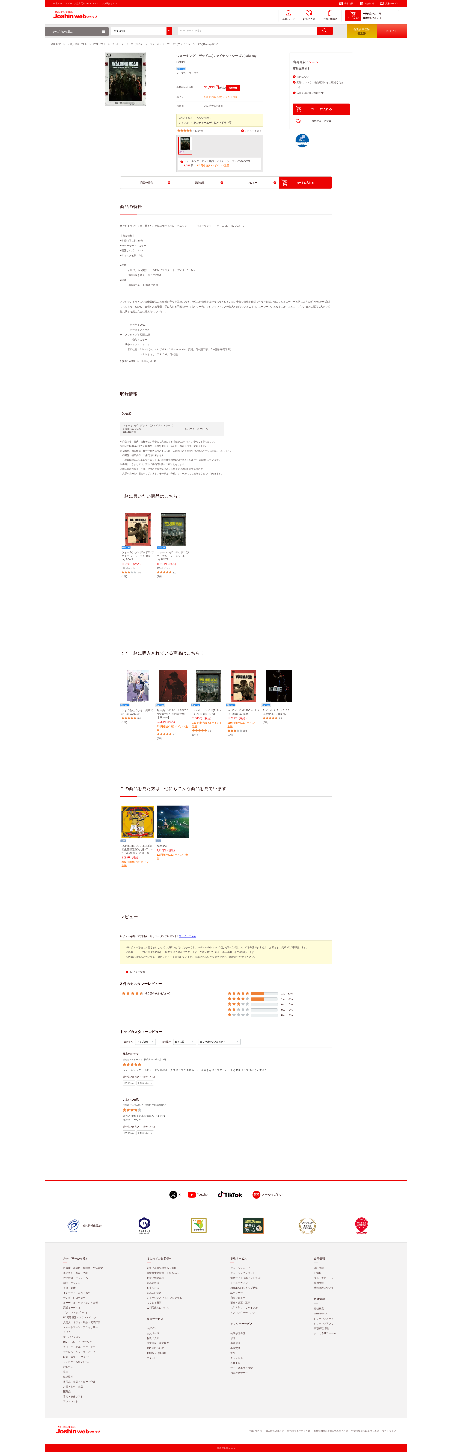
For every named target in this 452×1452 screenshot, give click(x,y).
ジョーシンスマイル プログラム (164, 1297)
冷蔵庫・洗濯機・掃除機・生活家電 (83, 1268)
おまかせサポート (240, 1372)
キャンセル (236, 1358)
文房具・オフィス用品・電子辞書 (81, 1322)
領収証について (155, 1348)
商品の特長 (146, 182)
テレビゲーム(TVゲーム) (76, 1361)
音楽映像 (367, 18)
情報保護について (324, 1287)
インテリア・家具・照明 (76, 1292)
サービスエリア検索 (241, 1367)
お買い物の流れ (155, 1277)
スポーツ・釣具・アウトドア (79, 1347)
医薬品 (67, 1391)
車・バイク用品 (72, 1337)
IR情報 (317, 1273)
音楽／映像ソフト (77, 44)
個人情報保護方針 (275, 1430)
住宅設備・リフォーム (75, 1277)
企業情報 (348, 3)
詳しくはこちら (187, 936)
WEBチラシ (320, 1313)
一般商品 (367, 13)
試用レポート (237, 1292)
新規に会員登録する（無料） (163, 1268)
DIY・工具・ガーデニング (77, 1342)
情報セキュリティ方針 (298, 1430)
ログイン (152, 1328)
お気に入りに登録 (321, 121)
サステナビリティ (324, 1277)
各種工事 (235, 1363)
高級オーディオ (72, 1307)
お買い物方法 (330, 19)
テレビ (116, 44)
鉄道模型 (68, 1376)
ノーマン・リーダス (187, 73)
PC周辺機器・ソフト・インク (79, 1317)
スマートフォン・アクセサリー (80, 1327)
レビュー (252, 182)
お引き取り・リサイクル (244, 1307)
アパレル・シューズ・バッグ (79, 1352)
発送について (303, 76)
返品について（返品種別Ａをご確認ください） (319, 85)
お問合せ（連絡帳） (158, 1353)
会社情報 (319, 1268)
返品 (232, 1353)
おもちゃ (68, 1366)
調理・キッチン (72, 1282)
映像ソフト (99, 44)
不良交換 (235, 1348)
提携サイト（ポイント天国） (246, 1277)
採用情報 (319, 1282)
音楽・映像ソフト (73, 1396)
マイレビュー (154, 1358)
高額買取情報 (321, 1328)
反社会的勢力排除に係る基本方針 (331, 1430)
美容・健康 (69, 1287)
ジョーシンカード (240, 1268)
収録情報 (199, 182)
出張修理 (235, 1343)
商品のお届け (154, 1292)
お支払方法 (153, 1287)
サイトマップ (389, 1430)
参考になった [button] (129, 1083)
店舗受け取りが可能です (310, 93)
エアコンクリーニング (242, 1312)
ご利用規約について (158, 1307)
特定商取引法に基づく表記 (365, 1430)
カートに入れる (321, 109)
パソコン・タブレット (75, 1312)
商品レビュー (237, 1297)
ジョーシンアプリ (324, 1323)
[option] (137, 545)
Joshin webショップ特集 (244, 1287)
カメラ (67, 1332)
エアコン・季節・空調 (75, 1273)
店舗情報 (369, 3)
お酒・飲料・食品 (73, 1386)
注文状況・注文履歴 (158, 1343)
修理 (232, 1338)
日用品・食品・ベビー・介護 (79, 1381)
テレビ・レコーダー (74, 1297)
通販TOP (56, 44)
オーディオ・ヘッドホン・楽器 (80, 1302)
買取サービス (392, 3)
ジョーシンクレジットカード (246, 1273)
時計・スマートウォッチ (76, 1357)
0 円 (379, 13)
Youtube (202, 1194)
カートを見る (353, 18)
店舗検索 (319, 1308)
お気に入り (309, 19)
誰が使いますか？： (133, 1076)
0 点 (374, 13)
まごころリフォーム (325, 1333)
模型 (65, 1371)
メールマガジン (272, 1194)
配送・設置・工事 (240, 1302)
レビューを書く (253, 131)
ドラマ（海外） (134, 44)
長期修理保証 (237, 1333)
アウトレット (70, 1401)
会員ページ (288, 19)
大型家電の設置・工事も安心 (163, 1273)
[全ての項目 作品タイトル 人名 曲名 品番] (141, 31)
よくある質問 (154, 1302)
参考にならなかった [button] (145, 1083)
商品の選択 (153, 1282)
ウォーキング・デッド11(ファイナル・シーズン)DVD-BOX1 (217, 161)
